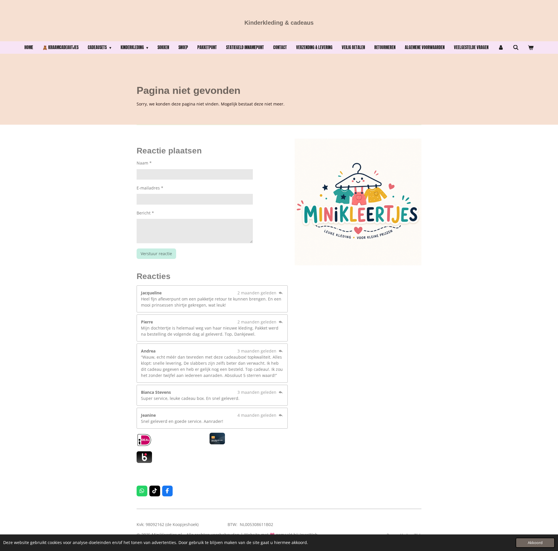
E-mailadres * (150, 188)
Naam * (144, 163)
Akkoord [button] (535, 542)
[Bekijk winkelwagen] (531, 47)
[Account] (501, 47)
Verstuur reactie (156, 253)
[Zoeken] (516, 47)
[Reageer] (280, 293)
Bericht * (145, 213)
